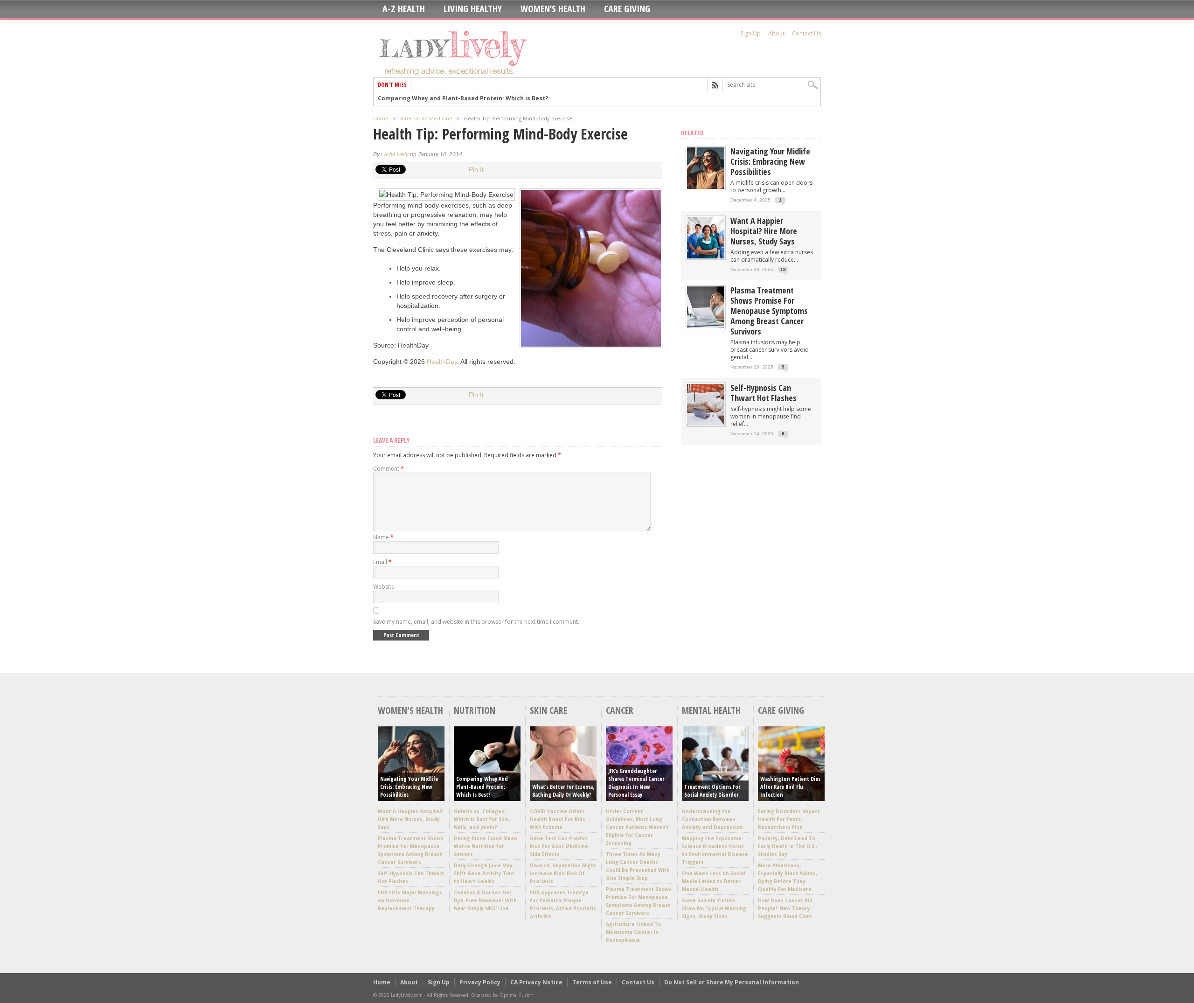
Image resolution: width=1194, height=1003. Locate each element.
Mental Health (711, 710)
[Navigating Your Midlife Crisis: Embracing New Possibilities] (705, 187)
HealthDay (442, 361)
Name (383, 537)
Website (384, 587)
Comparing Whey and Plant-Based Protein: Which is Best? (482, 787)
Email (382, 562)
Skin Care (548, 710)
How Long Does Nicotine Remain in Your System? (450, 99)
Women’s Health (553, 9)
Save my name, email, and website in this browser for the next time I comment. (476, 622)
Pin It (476, 169)
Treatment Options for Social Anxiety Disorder (712, 791)
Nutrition (474, 710)
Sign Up (751, 33)
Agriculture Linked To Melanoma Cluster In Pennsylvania (633, 932)
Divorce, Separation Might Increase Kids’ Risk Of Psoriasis (563, 873)
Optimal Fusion (517, 995)
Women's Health (410, 710)
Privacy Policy (479, 982)
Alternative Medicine (426, 118)
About (776, 33)
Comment (388, 469)
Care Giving (627, 9)
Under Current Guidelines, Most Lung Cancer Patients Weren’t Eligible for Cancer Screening (637, 827)
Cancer (619, 710)
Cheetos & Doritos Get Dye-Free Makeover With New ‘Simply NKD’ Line (485, 900)
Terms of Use (592, 982)
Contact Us (806, 33)
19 (783, 269)
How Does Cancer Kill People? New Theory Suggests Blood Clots (785, 908)
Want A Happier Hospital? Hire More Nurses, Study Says (763, 231)
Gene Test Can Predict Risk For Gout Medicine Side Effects (559, 846)
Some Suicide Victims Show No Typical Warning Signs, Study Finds (714, 908)
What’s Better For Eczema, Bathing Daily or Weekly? (563, 791)
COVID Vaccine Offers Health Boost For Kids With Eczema (557, 819)
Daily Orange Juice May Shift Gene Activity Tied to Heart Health (484, 873)
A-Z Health (403, 9)
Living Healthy (473, 9)
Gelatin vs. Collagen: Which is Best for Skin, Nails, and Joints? (482, 819)
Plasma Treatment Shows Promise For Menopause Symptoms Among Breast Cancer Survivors (769, 310)
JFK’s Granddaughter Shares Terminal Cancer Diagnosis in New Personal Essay (636, 783)
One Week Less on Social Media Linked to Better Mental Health (713, 881)
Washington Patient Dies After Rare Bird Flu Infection (790, 787)
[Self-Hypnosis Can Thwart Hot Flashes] (705, 423)
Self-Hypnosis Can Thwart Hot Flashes (763, 393)
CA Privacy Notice (536, 982)
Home (381, 118)
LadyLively (395, 154)
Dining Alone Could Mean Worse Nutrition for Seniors (485, 846)
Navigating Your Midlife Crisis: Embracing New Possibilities (770, 161)
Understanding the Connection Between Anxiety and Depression (712, 819)
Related (692, 132)
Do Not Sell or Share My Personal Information (731, 982)
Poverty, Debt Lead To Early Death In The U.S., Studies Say (787, 846)
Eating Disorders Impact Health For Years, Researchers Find (789, 819)
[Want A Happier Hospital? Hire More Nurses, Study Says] (705, 256)
